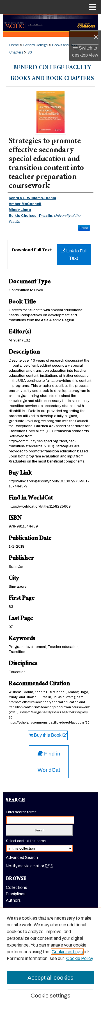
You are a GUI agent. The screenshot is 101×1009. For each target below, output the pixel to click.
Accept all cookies (50, 978)
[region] (50, 958)
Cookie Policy (79, 958)
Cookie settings (67, 951)
